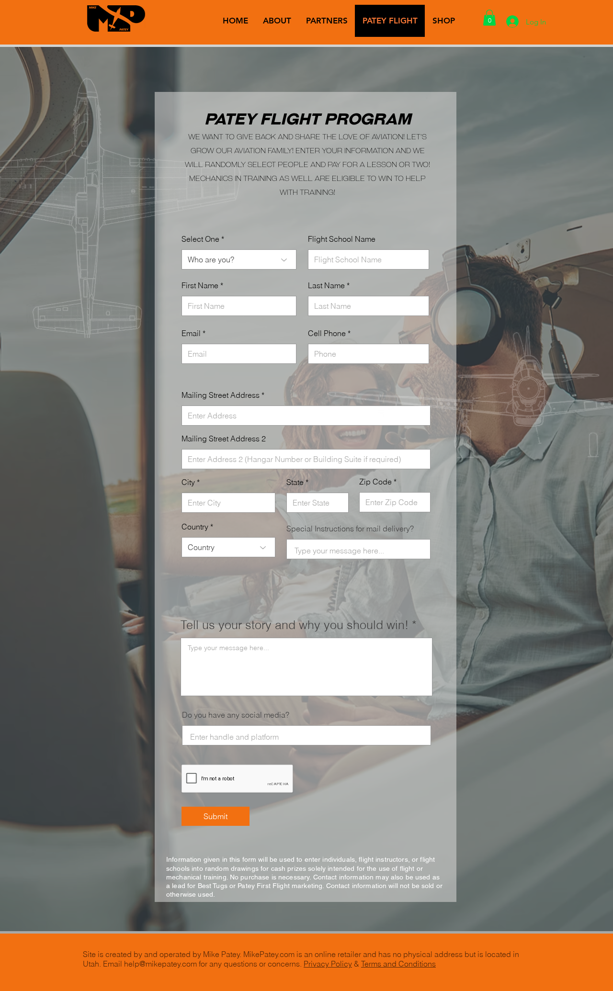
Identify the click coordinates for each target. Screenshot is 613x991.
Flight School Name (341, 239)
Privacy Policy (328, 963)
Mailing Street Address (221, 395)
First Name (200, 285)
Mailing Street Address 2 (224, 438)
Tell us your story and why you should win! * (299, 625)
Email (191, 333)
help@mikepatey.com (160, 963)
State (295, 482)
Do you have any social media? (235, 715)
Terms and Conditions (398, 963)
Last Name (326, 285)
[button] (489, 17)
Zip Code (375, 481)
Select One (200, 239)
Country (195, 526)
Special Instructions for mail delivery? (350, 528)
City (188, 482)
